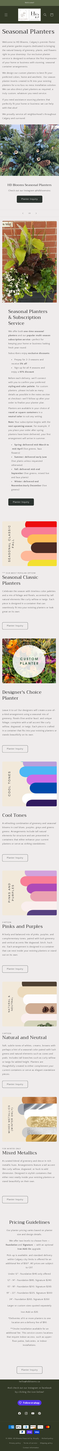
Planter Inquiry (29, 199)
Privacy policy (15, 1443)
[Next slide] (36, 213)
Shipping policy (46, 1443)
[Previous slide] (23, 213)
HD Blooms (17, 1438)
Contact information (31, 1448)
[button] (6, 14)
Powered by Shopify (31, 1438)
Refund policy (47, 1438)
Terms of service (30, 1443)
